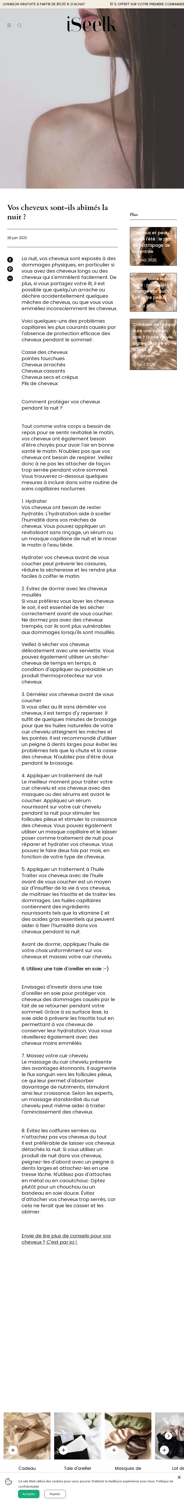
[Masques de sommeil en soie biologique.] (128, 1436)
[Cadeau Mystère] (27, 1436)
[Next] (168, 1436)
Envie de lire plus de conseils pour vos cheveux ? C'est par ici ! (66, 1238)
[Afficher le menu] (10, 25)
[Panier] (174, 25)
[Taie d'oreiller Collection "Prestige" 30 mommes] (77, 1436)
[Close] (179, 1477)
